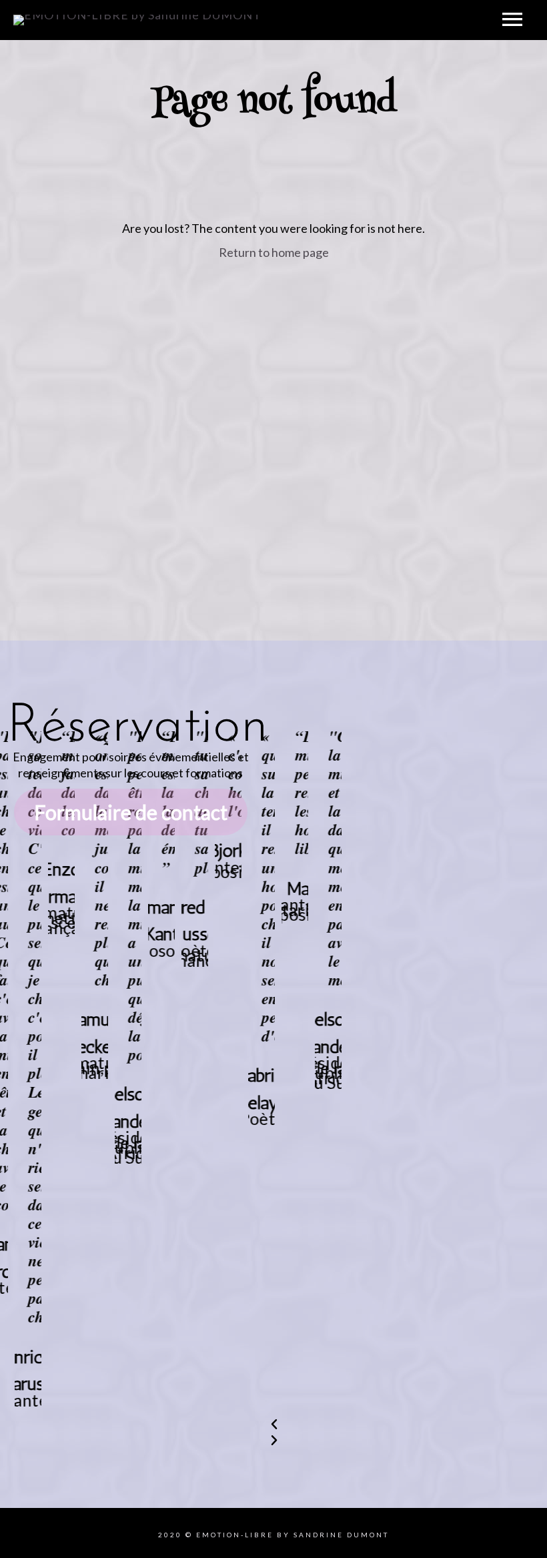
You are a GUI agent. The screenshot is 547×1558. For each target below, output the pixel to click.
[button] (396, 1424)
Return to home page (274, 252)
